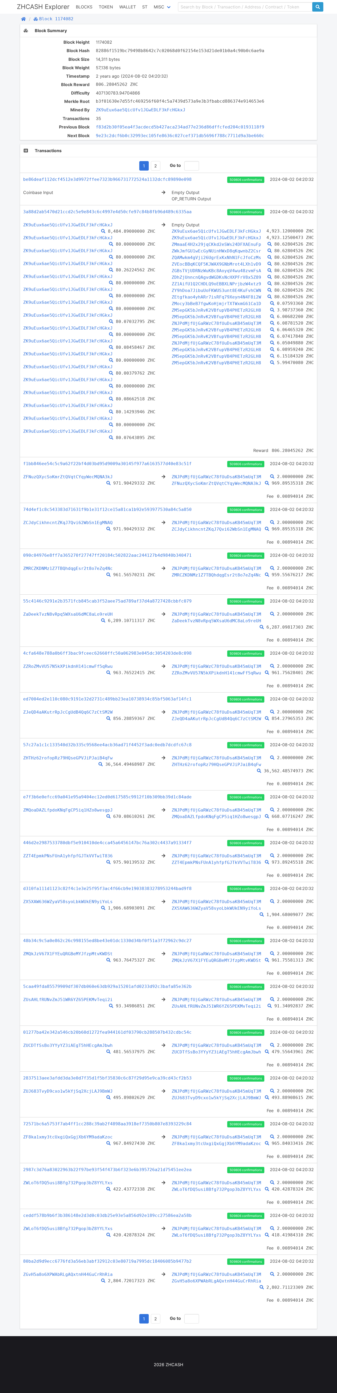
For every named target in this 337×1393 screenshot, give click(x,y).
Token (106, 6)
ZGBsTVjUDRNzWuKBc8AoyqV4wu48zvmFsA (216, 270)
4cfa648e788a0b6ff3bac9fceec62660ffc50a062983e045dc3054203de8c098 (107, 653)
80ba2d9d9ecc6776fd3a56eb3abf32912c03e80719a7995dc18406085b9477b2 (107, 1261)
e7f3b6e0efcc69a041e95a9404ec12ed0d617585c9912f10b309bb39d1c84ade (107, 796)
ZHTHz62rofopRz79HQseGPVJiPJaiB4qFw (68, 757)
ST (144, 6)
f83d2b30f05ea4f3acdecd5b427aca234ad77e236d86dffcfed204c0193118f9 (180, 127)
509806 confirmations (246, 180)
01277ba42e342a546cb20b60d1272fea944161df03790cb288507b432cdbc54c (107, 1032)
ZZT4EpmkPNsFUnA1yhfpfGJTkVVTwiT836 (68, 855)
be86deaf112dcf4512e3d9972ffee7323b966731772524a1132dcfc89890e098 (107, 179)
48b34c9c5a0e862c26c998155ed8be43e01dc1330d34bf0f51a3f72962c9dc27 (107, 940)
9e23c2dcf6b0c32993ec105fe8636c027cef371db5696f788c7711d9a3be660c (180, 135)
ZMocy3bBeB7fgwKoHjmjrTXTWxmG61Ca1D (216, 303)
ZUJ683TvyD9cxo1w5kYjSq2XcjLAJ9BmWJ (68, 1091)
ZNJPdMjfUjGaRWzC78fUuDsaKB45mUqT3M (216, 323)
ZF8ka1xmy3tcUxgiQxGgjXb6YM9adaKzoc (68, 1137)
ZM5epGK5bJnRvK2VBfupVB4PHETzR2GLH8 (216, 310)
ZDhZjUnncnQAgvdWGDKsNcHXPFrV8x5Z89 (216, 277)
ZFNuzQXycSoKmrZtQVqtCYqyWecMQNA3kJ (68, 476)
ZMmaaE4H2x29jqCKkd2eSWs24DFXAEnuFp (216, 244)
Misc (159, 6)
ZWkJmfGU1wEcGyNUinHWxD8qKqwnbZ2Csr (216, 250)
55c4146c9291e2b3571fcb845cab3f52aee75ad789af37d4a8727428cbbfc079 (107, 601)
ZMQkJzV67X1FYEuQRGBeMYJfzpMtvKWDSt (68, 953)
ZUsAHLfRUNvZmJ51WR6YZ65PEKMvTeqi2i (68, 999)
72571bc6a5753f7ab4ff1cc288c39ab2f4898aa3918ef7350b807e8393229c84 (107, 1123)
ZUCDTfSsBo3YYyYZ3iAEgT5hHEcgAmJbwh (68, 1045)
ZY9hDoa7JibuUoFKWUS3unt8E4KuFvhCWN (216, 290)
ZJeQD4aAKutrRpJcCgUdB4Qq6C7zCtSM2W (68, 712)
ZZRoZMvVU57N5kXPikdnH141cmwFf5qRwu (68, 666)
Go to (175, 165)
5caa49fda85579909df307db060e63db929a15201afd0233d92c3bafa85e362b (107, 986)
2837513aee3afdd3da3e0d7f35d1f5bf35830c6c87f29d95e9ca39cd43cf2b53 (107, 1078)
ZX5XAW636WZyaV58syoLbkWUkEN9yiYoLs (68, 901)
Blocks (84, 6)
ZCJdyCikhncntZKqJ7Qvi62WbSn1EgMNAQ (68, 522)
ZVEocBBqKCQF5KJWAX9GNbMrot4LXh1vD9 (216, 264)
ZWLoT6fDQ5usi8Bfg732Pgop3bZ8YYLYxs (68, 1182)
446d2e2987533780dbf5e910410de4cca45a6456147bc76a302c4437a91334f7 (107, 842)
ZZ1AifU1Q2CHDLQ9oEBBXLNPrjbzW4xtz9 (216, 283)
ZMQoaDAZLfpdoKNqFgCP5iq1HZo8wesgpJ (68, 810)
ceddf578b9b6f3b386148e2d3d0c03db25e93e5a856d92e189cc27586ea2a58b (107, 1215)
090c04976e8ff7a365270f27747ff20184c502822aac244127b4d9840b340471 (107, 555)
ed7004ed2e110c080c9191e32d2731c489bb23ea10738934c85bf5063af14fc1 (107, 699)
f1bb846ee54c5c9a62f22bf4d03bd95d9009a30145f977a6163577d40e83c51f (107, 463)
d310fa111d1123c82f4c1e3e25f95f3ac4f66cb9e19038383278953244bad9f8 (107, 888)
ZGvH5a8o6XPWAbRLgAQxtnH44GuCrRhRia (68, 1274)
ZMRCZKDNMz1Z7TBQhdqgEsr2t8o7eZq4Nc (68, 568)
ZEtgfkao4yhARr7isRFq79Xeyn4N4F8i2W (216, 297)
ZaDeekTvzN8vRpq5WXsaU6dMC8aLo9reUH (68, 614)
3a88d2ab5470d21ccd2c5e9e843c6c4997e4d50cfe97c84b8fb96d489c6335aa (107, 211)
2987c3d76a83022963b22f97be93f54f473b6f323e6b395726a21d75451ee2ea (107, 1169)
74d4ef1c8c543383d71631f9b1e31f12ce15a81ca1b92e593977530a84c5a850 (107, 509)
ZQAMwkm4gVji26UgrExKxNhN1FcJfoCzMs (216, 257)
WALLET (127, 6)
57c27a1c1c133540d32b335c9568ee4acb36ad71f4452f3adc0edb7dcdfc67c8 (107, 744)
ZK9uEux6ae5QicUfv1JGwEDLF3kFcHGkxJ (140, 109)
